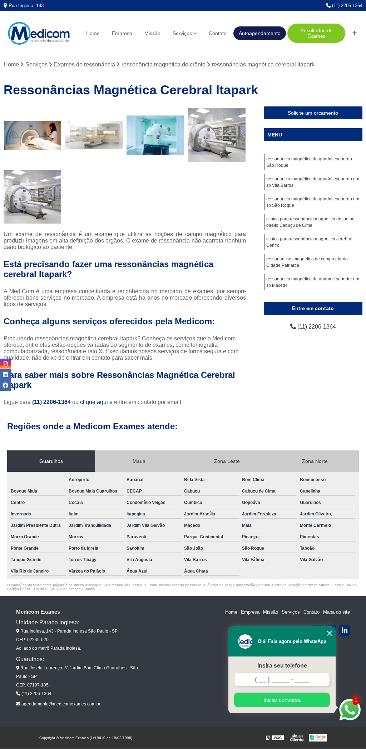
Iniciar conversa (282, 700)
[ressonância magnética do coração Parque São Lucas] (94, 135)
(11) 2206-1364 (346, 5)
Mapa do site (336, 612)
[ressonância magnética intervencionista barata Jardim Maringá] (155, 135)
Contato (218, 33)
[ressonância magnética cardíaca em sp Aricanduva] (32, 197)
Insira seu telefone (282, 666)
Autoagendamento (260, 33)
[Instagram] (5, 364)
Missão (152, 33)
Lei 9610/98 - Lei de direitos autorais (64, 589)
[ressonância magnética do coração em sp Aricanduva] (217, 135)
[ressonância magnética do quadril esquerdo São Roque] (32, 135)
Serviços (182, 33)
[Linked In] (344, 630)
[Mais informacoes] (354, 33)
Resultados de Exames (316, 33)
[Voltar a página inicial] (39, 33)
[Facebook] (5, 385)
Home (93, 33)
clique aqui (94, 402)
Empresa (122, 33)
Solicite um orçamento (313, 113)
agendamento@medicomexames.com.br (60, 703)
